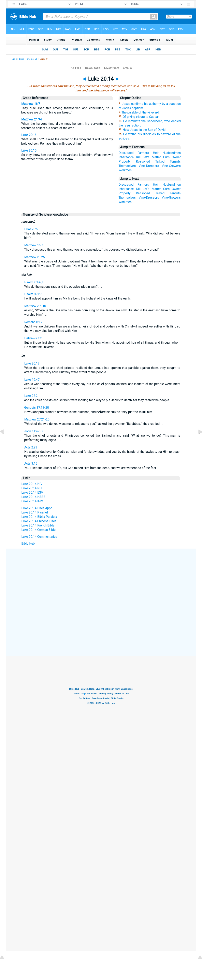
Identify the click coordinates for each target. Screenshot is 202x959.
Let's (146, 157)
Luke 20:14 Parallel (34, 512)
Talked (160, 161)
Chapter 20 (31, 59)
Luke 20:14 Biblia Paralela (39, 517)
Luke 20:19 (31, 363)
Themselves (127, 166)
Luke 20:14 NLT (32, 488)
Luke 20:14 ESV (32, 492)
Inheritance (126, 157)
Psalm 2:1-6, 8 (34, 282)
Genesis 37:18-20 (36, 407)
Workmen (125, 170)
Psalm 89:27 (33, 294)
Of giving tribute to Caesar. (141, 117)
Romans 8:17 (33, 322)
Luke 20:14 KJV (32, 501)
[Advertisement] (101, 577)
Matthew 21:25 (34, 257)
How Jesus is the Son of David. (144, 130)
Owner (176, 157)
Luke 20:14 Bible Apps (36, 508)
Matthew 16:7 (30, 104)
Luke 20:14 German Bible (38, 530)
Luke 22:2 (31, 396)
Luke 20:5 (31, 229)
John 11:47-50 (34, 431)
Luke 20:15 (28, 150)
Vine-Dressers (149, 166)
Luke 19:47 (31, 379)
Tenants (175, 161)
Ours (166, 157)
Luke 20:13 (28, 135)
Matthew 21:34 (31, 119)
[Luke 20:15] (197, 440)
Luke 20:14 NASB (33, 497)
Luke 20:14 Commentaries (39, 537)
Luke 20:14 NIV (31, 484)
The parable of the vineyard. (141, 112)
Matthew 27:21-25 (37, 419)
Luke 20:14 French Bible (37, 525)
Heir (156, 153)
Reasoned (143, 161)
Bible (14, 59)
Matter (156, 157)
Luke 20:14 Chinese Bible (38, 521)
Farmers (143, 153)
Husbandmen (172, 153)
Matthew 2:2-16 (35, 306)
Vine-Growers (171, 166)
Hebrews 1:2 (33, 338)
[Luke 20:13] (5, 440)
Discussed (126, 153)
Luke (21, 59)
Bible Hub (28, 543)
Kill (138, 157)
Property (125, 161)
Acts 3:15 (30, 463)
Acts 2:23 (30, 447)
